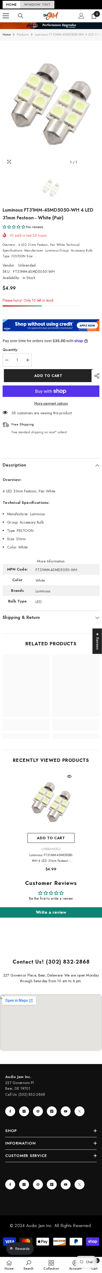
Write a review (51, 912)
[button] (14, 226)
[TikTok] (52, 1111)
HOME (11, 4)
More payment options (51, 403)
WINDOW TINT (37, 4)
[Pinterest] (38, 1111)
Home (7, 34)
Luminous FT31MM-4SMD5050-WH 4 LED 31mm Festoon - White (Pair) (51, 858)
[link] (26, 727)
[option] (51, 104)
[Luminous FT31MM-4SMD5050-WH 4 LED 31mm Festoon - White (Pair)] (51, 802)
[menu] (6, 16)
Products (23, 34)
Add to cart (47, 375)
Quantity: (11, 349)
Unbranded (27, 265)
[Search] (21, 16)
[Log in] (81, 16)
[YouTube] (66, 1111)
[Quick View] (69, 776)
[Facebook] (10, 1111)
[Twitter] (79, 1111)
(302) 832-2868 (32, 1094)
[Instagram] (24, 1111)
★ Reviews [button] (97, 641)
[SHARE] (95, 376)
